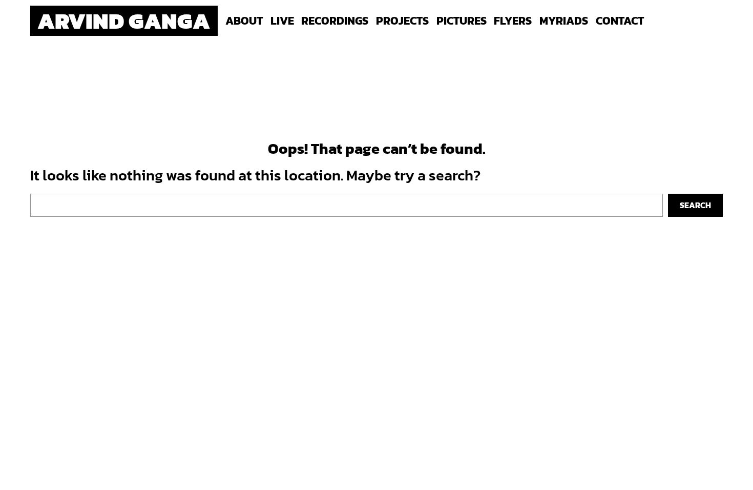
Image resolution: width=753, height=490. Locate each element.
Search (695, 205)
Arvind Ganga (123, 20)
